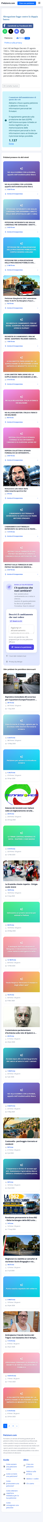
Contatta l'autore (12, 86)
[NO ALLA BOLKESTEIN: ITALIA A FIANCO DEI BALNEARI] (21, 407)
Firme (24, 38)
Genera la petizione (22, 647)
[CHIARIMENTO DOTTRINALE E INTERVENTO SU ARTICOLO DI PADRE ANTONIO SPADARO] (21, 521)
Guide (6, 1459)
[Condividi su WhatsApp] (5, 31)
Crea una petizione (26, 3)
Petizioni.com (8, 3)
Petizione (8, 38)
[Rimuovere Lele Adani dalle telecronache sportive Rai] (21, 483)
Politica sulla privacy (13, 42)
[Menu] (39, 3)
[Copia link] (22, 31)
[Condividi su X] (10, 31)
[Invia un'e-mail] (16, 31)
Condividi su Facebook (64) (20, 26)
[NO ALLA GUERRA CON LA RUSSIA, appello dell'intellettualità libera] (21, 178)
